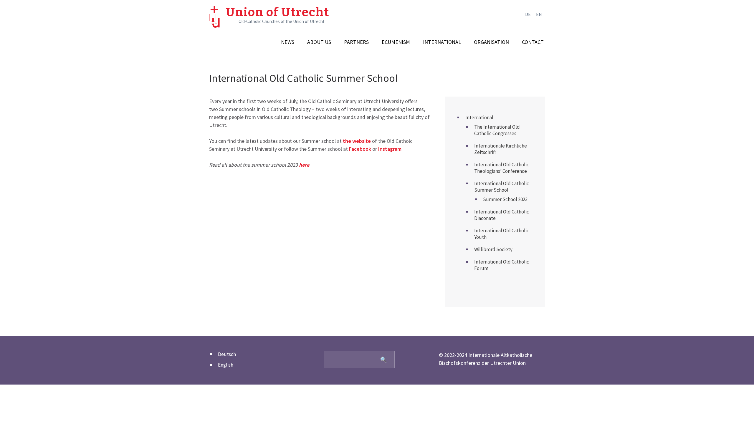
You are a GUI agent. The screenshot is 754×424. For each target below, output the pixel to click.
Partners (356, 42)
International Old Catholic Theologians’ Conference (501, 167)
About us (319, 42)
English (225, 365)
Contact (533, 42)
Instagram (389, 148)
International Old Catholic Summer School (501, 186)
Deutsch (227, 354)
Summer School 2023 (505, 199)
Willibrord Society (493, 249)
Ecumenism (396, 42)
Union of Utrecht (277, 12)
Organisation (491, 42)
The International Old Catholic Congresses (497, 130)
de (528, 14)
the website (357, 141)
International (442, 42)
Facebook (360, 148)
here (304, 164)
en (539, 14)
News (287, 42)
